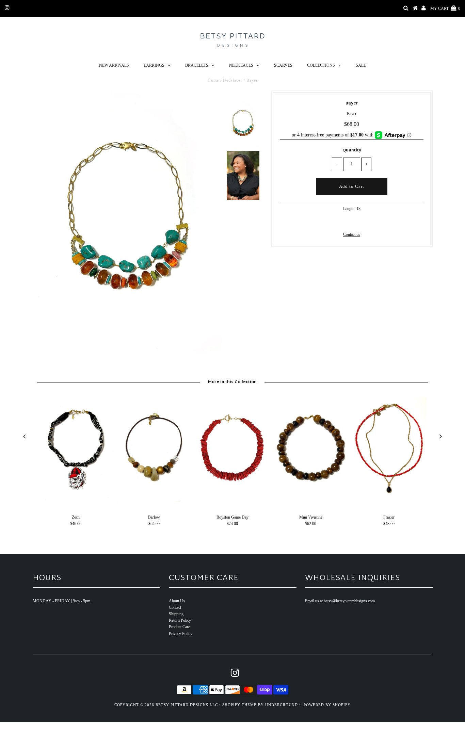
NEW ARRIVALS (114, 65)
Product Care (179, 626)
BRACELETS (196, 65)
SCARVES (283, 65)
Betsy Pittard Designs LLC (187, 705)
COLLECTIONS (321, 65)
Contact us (351, 234)
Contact (175, 607)
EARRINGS (154, 65)
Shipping (176, 613)
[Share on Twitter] (350, 221)
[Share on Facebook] (340, 221)
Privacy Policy (180, 633)
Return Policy (180, 620)
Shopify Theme (239, 705)
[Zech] (75, 500)
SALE (361, 65)
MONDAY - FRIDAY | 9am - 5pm (61, 601)
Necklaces (232, 80)
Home (213, 80)
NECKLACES (241, 65)
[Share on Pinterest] (362, 221)
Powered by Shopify (327, 705)
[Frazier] (389, 500)
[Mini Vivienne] (310, 500)
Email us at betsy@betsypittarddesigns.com (340, 601)
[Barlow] (154, 500)
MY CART (445, 8)
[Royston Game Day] (232, 500)
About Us (177, 601)
